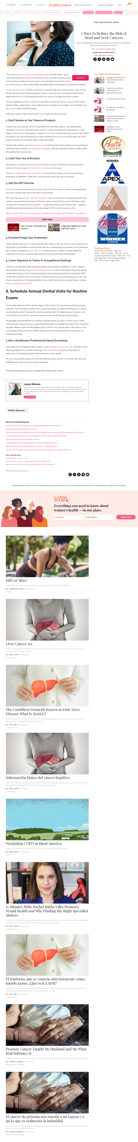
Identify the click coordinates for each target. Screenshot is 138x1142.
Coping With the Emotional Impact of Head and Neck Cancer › (32, 443)
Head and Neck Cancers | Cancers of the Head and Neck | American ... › (31, 464)
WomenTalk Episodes (71, 12)
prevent (13, 108)
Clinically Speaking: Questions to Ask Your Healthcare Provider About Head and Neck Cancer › (45, 432)
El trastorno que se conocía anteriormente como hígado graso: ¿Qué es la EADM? (45, 980)
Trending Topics (102, 248)
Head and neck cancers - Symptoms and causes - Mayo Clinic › (28, 461)
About (120, 5)
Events (7, 12)
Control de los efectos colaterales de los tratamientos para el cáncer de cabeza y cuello (116, 90)
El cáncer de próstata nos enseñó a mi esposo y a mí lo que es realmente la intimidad (45, 1118)
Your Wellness (25, 5)
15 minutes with (12, 929)
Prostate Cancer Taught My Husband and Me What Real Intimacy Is (46, 1051)
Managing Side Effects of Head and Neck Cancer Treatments (115, 80)
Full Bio (28, 397)
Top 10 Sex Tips (107, 253)
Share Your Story (104, 12)
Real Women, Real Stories (83, 5)
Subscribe (88, 12)
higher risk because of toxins (40, 270)
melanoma (29, 78)
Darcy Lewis (13, 655)
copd (8, 855)
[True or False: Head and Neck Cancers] (13, 227)
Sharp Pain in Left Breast (103, 251)
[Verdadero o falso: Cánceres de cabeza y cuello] (99, 129)
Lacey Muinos (100, 49)
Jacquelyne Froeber (16, 589)
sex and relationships (15, 1065)
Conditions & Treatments (105, 5)
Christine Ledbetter (16, 1062)
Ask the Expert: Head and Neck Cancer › (23, 439)
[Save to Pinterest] (103, 59)
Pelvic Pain (121, 256)
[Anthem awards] (112, 198)
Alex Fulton (13, 725)
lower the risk (35, 250)
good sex (18, 12)
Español (80, 78)
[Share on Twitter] (99, 59)
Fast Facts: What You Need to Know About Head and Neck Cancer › (34, 425)
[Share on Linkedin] (108, 59)
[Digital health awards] (112, 146)
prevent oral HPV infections (34, 198)
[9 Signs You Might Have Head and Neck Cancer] (54, 227)
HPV (22, 96)
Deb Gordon (13, 852)
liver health (11, 657)
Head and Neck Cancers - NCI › (17, 458)
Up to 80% (50, 133)
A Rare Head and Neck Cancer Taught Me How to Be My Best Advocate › (36, 436)
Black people (69, 102)
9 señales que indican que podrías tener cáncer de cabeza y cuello (115, 118)
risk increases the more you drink (25, 173)
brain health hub (33, 12)
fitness (9, 592)
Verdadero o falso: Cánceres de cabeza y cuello (114, 129)
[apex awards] (112, 171)
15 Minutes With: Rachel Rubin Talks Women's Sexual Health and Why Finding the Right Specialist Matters (47, 910)
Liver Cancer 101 (19, 643)
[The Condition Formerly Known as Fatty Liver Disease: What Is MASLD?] (47, 685)
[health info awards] (112, 228)
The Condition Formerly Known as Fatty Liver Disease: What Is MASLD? (43, 711)
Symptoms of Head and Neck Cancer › (22, 429)
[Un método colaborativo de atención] (99, 110)
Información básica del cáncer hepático (38, 777)
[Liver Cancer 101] (47, 619)
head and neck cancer (109, 22)
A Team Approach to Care (116, 99)
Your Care (40, 5)
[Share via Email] (112, 59)
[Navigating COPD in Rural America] (47, 819)
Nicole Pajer (13, 926)
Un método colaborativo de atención (115, 109)
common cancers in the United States (32, 74)
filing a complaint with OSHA (19, 283)
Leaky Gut (118, 253)
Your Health (10, 5)
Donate (118, 12)
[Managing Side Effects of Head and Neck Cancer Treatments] (99, 80)
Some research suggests (40, 148)
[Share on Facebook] (95, 59)
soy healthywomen (51, 12)
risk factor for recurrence (39, 168)
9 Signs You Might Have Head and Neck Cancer (73, 227)
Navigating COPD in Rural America (34, 843)
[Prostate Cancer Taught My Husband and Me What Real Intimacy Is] (47, 1025)
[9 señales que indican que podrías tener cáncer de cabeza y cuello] (99, 118)
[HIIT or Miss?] (47, 556)
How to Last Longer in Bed (109, 261)
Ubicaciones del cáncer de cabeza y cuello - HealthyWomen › (32, 446)
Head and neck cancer (16, 90)
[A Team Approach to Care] (99, 101)
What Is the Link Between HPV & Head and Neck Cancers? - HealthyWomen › (38, 450)
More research (49, 350)
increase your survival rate (61, 347)
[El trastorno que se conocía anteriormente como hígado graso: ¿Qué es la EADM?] (47, 955)
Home (96, 22)
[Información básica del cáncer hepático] (47, 753)
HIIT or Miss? (16, 580)
